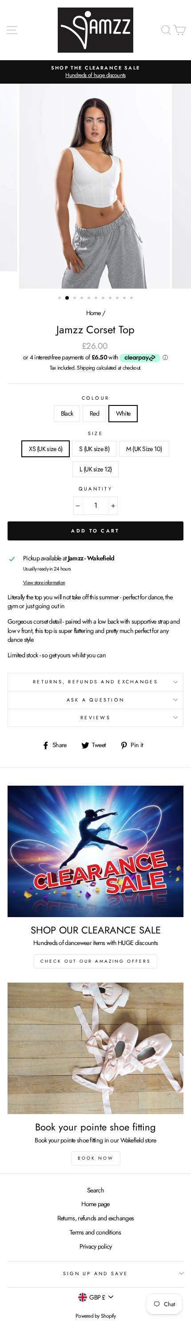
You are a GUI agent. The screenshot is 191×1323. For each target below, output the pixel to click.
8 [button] (111, 299)
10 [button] (125, 299)
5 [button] (90, 299)
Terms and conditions (95, 1232)
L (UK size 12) (96, 469)
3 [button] (75, 299)
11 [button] (132, 299)
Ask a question (96, 699)
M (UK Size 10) (144, 448)
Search (95, 1190)
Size (95, 433)
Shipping (86, 368)
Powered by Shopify (95, 1316)
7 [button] (104, 299)
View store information (44, 582)
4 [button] (82, 299)
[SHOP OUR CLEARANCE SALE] (95, 851)
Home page (95, 1204)
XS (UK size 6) (45, 448)
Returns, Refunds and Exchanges (95, 681)
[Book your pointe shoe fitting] (95, 1048)
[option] (95, 72)
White (123, 413)
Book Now (96, 1158)
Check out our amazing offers (95, 961)
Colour (96, 398)
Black (67, 413)
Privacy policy (96, 1246)
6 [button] (97, 299)
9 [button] (118, 299)
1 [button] (60, 299)
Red (94, 413)
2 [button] (67, 298)
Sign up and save (95, 1273)
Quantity (95, 489)
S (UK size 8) (94, 448)
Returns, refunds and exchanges (95, 1218)
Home (93, 313)
